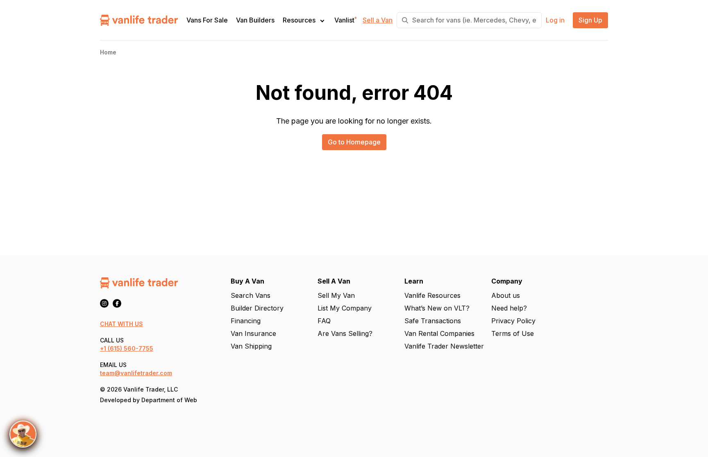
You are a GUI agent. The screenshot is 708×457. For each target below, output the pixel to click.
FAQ (324, 321)
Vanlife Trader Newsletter (444, 346)
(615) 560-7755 (130, 348)
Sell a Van (378, 20)
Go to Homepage (354, 142)
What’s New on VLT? (437, 308)
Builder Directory (257, 308)
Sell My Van (336, 295)
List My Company (345, 308)
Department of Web (169, 399)
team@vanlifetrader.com (136, 372)
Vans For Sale (207, 20)
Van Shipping (251, 346)
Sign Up (590, 20)
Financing (246, 321)
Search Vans (250, 295)
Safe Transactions (432, 321)
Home (108, 52)
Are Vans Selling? (345, 333)
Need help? (509, 308)
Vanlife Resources (432, 295)
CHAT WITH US (121, 323)
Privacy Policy (513, 321)
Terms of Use (512, 333)
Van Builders (255, 20)
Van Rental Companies (439, 333)
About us (505, 295)
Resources (299, 20)
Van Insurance (253, 333)
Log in (555, 20)
